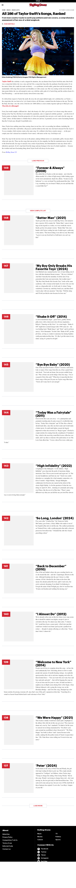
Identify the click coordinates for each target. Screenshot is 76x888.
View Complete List (38, 210)
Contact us (6, 849)
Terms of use (7, 843)
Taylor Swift (6, 81)
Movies (39, 836)
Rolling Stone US (11, 152)
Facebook (44, 848)
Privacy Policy (7, 837)
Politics (58, 836)
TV (56, 833)
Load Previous (38, 161)
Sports (58, 839)
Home (3, 10)
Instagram (44, 858)
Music (9, 10)
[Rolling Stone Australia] (38, 6)
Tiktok (43, 855)
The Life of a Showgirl (10, 106)
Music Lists (15, 10)
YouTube (44, 861)
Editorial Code (7, 846)
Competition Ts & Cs (9, 840)
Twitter (43, 852)
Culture (40, 839)
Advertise (6, 834)
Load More (38, 806)
